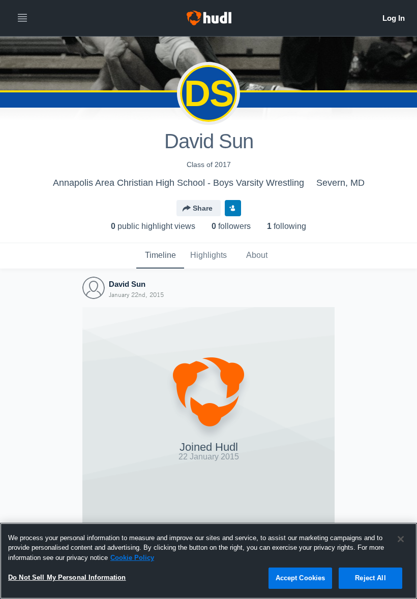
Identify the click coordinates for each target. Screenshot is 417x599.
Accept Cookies (300, 578)
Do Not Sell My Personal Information (67, 577)
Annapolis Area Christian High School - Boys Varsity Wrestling (178, 183)
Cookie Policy (132, 557)
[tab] (160, 256)
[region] (208, 561)
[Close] (401, 539)
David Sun (127, 284)
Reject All (370, 578)
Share (203, 208)
